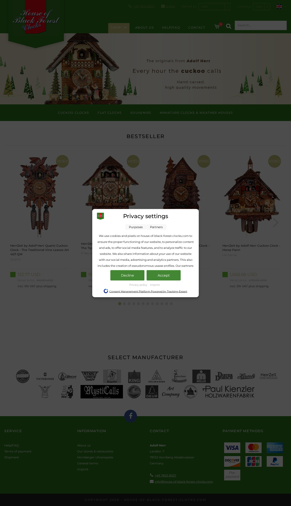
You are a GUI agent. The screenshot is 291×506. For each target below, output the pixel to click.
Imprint (155, 284)
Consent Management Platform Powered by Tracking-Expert (148, 291)
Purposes (136, 227)
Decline (127, 275)
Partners (156, 227)
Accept (164, 275)
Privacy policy (138, 284)
